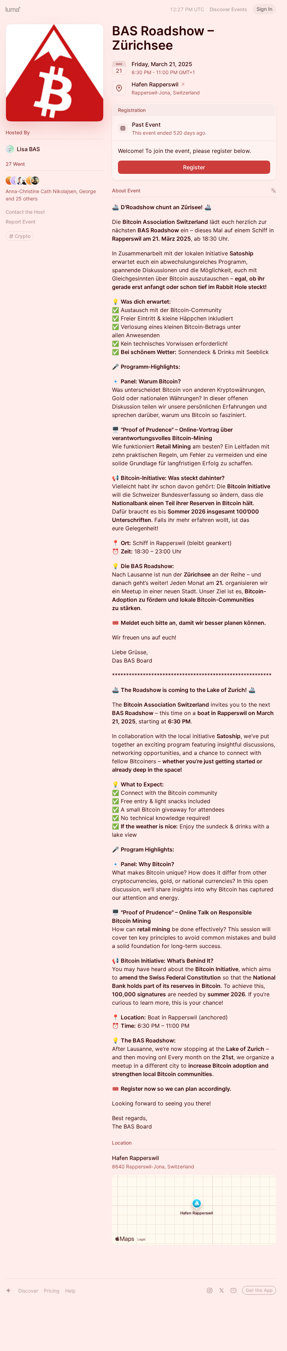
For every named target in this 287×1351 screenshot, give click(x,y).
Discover (28, 1291)
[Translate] (273, 190)
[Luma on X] (221, 1290)
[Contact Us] (233, 1290)
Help (70, 1291)
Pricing (51, 1291)
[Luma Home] (13, 9)
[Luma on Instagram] (210, 1290)
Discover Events (228, 9)
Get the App (259, 1290)
